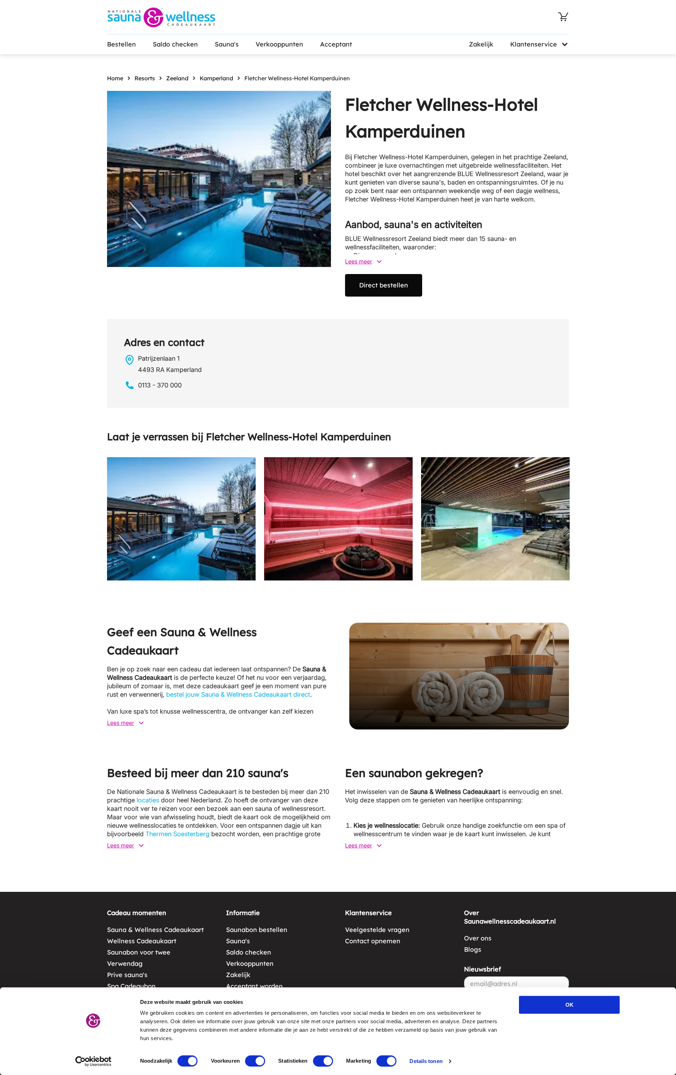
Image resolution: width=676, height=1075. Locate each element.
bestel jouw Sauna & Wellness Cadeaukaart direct (238, 694)
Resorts (144, 78)
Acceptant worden (254, 986)
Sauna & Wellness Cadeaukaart (155, 930)
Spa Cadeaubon (131, 986)
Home (115, 78)
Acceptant (336, 44)
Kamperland (216, 78)
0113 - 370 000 (160, 385)
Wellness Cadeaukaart (141, 941)
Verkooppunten (279, 44)
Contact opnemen (372, 941)
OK (569, 1005)
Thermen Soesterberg (177, 834)
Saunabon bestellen (256, 930)
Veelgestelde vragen (377, 930)
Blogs (472, 949)
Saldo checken (175, 44)
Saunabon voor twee (138, 952)
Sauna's (227, 44)
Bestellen (121, 44)
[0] (563, 17)
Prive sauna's (127, 975)
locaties (148, 800)
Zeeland (177, 78)
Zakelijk (481, 44)
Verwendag (125, 963)
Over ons (478, 938)
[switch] (255, 1061)
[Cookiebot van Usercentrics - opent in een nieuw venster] (93, 1061)
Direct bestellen (383, 285)
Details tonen (425, 1061)
